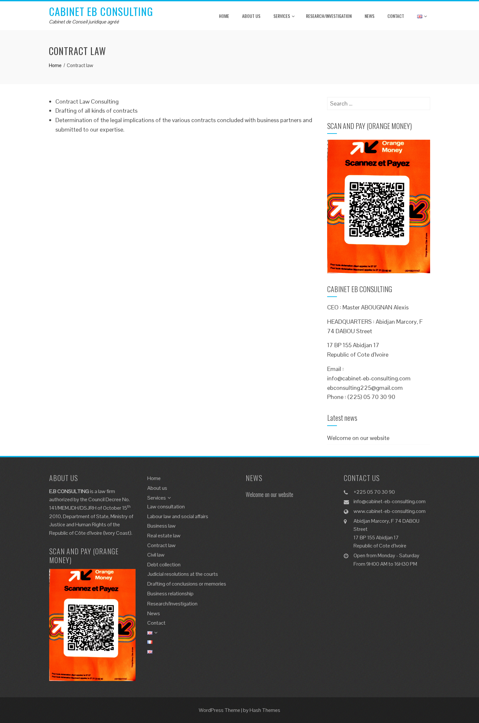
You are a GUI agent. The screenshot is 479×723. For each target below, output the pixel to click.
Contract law (161, 545)
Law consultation (166, 506)
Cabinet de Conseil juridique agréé (84, 22)
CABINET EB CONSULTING (101, 11)
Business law (161, 525)
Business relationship (170, 593)
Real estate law (164, 535)
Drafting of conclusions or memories (186, 583)
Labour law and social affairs (177, 516)
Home (224, 15)
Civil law (156, 554)
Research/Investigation (329, 15)
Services (281, 15)
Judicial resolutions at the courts (182, 574)
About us (251, 15)
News (369, 15)
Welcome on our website (358, 438)
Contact (395, 15)
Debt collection (164, 564)
